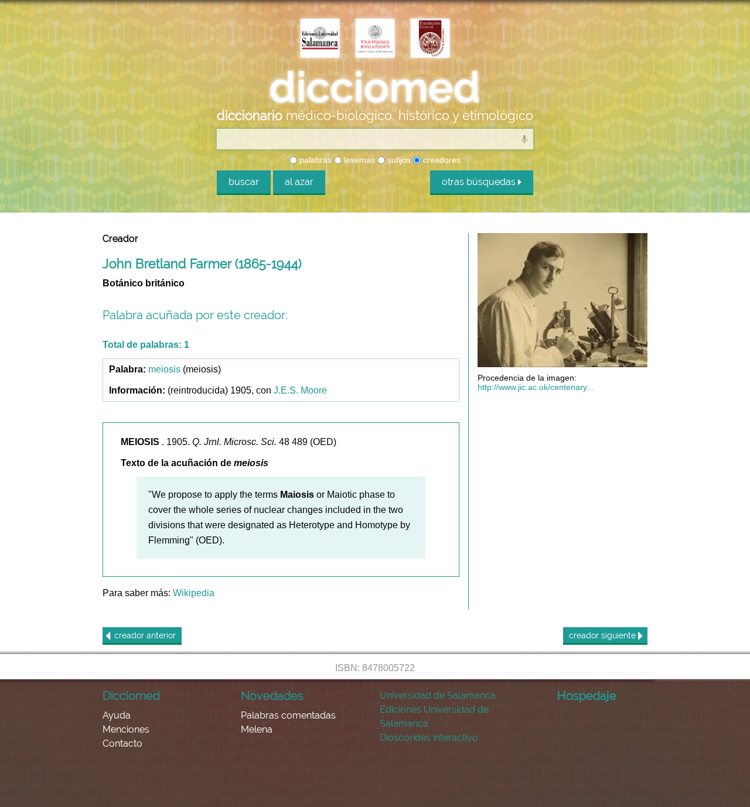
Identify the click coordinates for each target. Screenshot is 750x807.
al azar (299, 181)
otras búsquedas (480, 181)
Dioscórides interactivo (429, 737)
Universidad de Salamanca (438, 695)
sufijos (398, 160)
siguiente (603, 635)
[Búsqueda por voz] (524, 139)
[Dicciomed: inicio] (375, 87)
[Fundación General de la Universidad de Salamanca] (430, 39)
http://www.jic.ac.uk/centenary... (536, 387)
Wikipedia (193, 593)
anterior (145, 635)
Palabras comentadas (288, 715)
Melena (256, 729)
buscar (244, 181)
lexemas (358, 160)
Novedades (272, 696)
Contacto (122, 743)
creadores (441, 160)
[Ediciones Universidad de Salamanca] (320, 39)
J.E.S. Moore (300, 390)
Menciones (126, 729)
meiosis (164, 369)
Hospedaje (586, 696)
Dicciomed (131, 696)
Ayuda (117, 715)
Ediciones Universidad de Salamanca (434, 716)
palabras (314, 160)
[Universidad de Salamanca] (375, 39)
